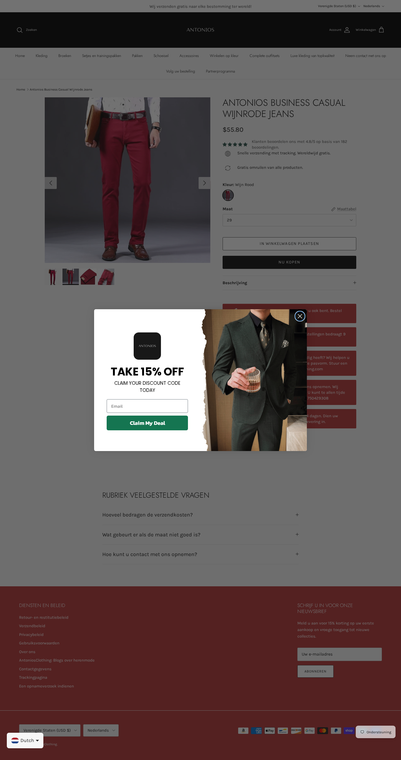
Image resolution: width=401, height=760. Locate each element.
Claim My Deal (147, 423)
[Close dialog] (300, 316)
